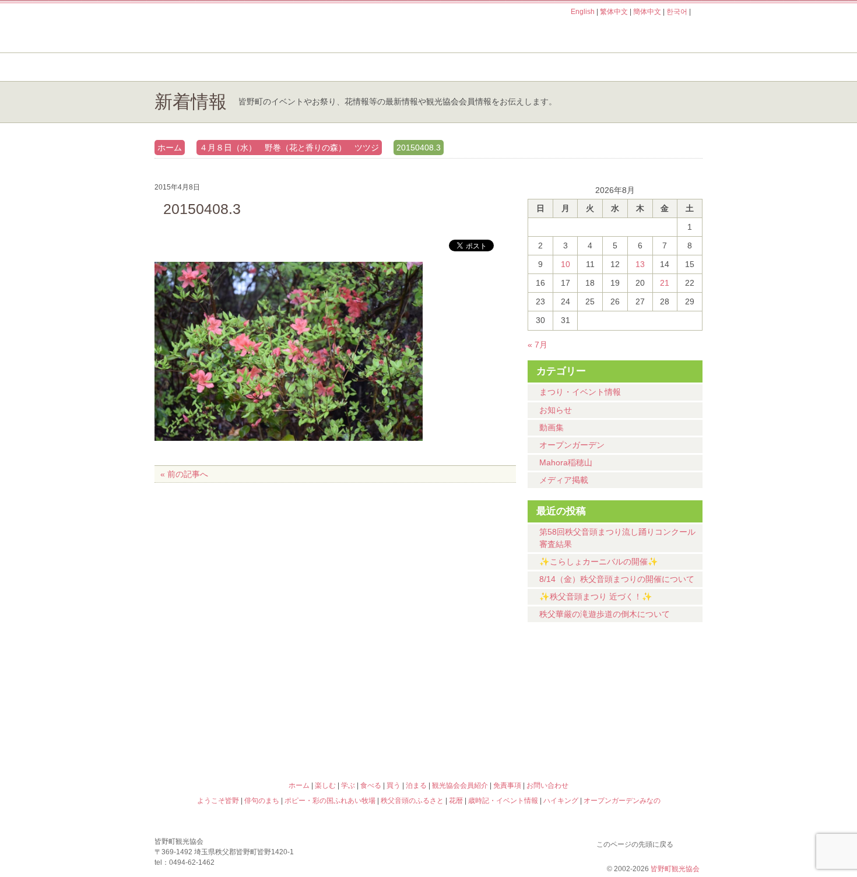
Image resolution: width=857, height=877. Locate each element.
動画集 (551, 427)
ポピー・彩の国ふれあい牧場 (222, 734)
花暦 (497, 684)
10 (565, 264)
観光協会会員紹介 (460, 785)
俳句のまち (359, 684)
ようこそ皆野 (222, 684)
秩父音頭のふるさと (359, 734)
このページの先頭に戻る (691, 842)
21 (664, 282)
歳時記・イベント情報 (635, 684)
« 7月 (537, 344)
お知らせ (555, 410)
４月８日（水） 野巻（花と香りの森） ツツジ (289, 147)
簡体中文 (647, 12)
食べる (468, 67)
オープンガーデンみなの (635, 734)
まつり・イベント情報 (580, 392)
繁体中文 (614, 12)
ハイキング (497, 734)
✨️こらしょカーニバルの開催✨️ (598, 561)
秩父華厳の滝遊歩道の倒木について (604, 614)
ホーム (193, 67)
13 (640, 264)
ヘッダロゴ (233, 27)
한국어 (676, 12)
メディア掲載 (563, 480)
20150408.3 (418, 147)
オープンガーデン (572, 445)
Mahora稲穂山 (565, 462)
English (583, 12)
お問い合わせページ (635, 34)
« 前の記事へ (184, 474)
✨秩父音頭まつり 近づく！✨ (595, 596)
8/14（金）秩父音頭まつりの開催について (616, 579)
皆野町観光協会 (675, 869)
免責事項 (507, 785)
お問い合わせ (547, 785)
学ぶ (374, 67)
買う (562, 67)
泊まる (656, 67)
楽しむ (280, 67)
